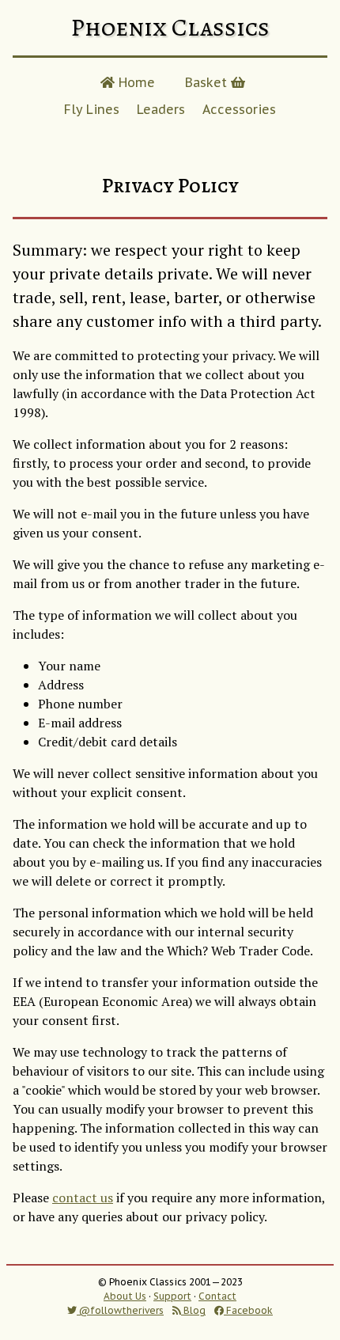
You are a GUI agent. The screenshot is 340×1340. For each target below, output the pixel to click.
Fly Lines (91, 109)
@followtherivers (120, 1310)
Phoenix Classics (170, 27)
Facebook (248, 1310)
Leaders (161, 109)
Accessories (239, 109)
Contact (217, 1296)
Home (135, 82)
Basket (208, 82)
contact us (82, 1197)
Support (172, 1296)
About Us (125, 1296)
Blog (193, 1310)
